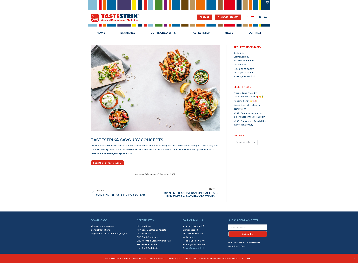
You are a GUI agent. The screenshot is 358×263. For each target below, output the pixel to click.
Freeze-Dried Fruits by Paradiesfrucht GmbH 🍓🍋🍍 (248, 95)
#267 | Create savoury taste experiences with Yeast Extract (249, 115)
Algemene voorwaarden (103, 226)
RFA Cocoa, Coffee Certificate (151, 230)
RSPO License (144, 233)
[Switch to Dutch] (247, 16)
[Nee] (354, 258)
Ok (248, 258)
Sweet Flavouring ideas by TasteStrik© (247, 107)
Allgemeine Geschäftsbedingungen (109, 233)
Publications (150, 174)
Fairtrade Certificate (147, 244)
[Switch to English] (253, 16)
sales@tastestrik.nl (245, 76)
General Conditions (100, 230)
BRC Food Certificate (147, 237)
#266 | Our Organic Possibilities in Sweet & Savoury (250, 123)
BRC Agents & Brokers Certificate (154, 241)
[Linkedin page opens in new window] (265, 17)
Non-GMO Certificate (147, 248)
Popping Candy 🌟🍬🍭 (245, 101)
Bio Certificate (144, 226)
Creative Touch (240, 246)
